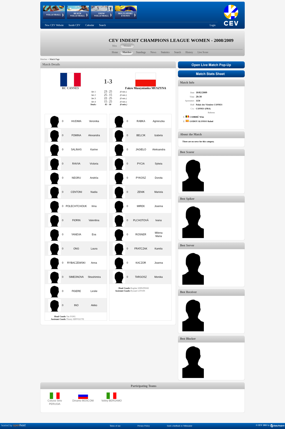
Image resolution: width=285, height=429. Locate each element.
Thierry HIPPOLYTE (75, 319)
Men (114, 45)
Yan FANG (71, 316)
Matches (43, 59)
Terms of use (115, 426)
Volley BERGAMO (111, 400)
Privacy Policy (143, 426)
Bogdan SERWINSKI (140, 288)
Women (127, 45)
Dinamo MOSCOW (83, 400)
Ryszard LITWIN (138, 291)
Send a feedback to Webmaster (179, 426)
